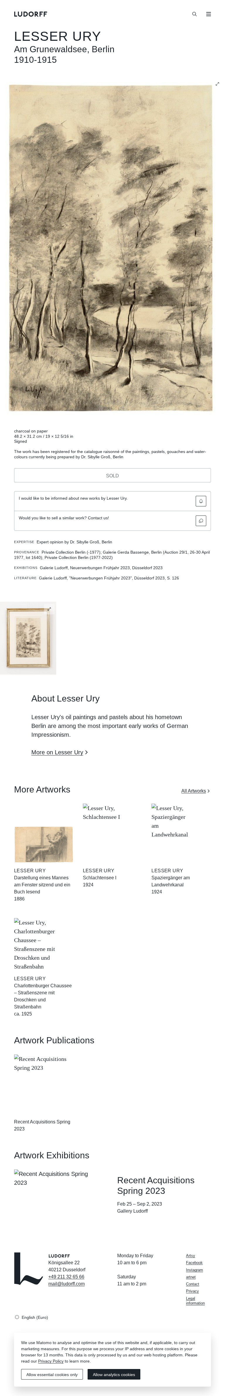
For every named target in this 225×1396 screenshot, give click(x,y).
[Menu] (209, 14)
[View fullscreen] (217, 84)
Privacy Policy (51, 1361)
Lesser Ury (57, 36)
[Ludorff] (30, 14)
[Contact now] (201, 521)
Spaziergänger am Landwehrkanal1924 (170, 884)
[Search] (195, 14)
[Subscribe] (201, 501)
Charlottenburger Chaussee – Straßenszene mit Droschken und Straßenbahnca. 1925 (43, 999)
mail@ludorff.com (66, 1283)
